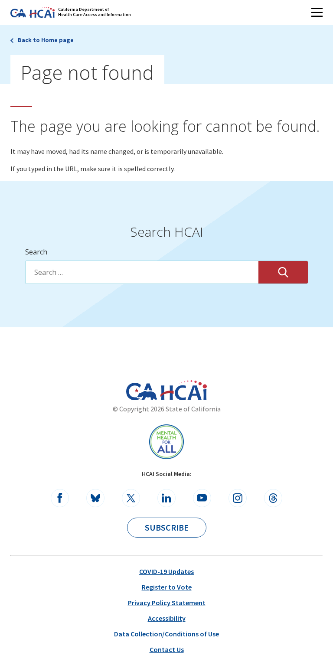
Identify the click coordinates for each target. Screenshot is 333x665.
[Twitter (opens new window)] (131, 498)
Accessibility (167, 618)
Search (36, 252)
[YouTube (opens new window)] (202, 498)
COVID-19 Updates (166, 571)
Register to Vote (167, 587)
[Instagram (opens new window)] (238, 498)
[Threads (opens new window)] (273, 498)
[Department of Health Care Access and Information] (183, 390)
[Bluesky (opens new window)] (95, 498)
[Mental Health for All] (166, 441)
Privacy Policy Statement (167, 602)
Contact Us (167, 649)
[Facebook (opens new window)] (60, 498)
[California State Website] (141, 391)
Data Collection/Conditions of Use (166, 633)
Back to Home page (46, 40)
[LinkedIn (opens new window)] (166, 498)
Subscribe (167, 527)
